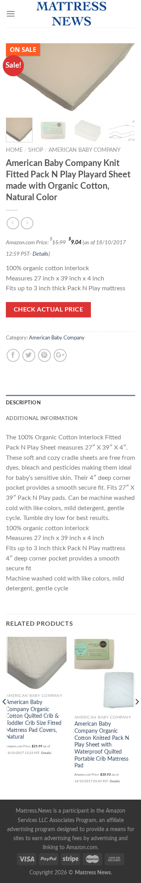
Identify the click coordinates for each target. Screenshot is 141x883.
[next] (123, 77)
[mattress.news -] (70, 13)
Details (41, 254)
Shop (35, 150)
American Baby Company (85, 150)
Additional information (42, 418)
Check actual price (48, 310)
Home (14, 150)
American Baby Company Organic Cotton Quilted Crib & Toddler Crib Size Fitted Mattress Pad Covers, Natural (33, 720)
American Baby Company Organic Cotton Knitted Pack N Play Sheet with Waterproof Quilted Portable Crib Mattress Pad (101, 745)
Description (23, 402)
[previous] (18, 77)
